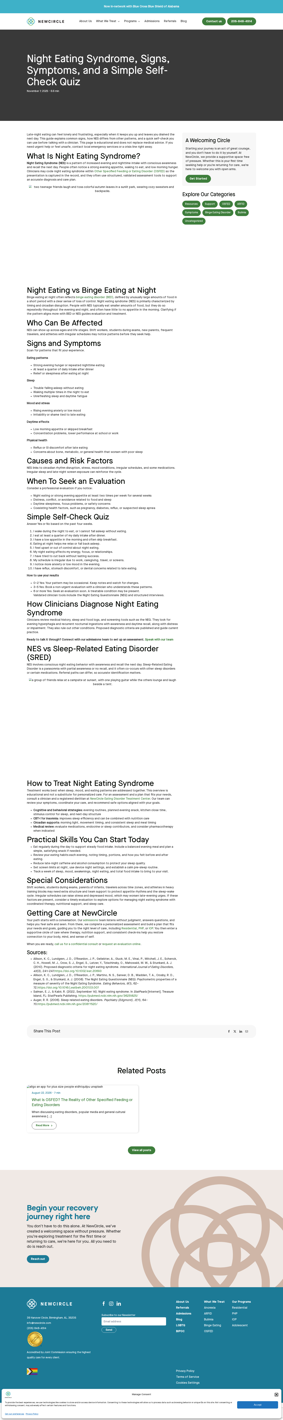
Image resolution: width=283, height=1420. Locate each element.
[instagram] (111, 1303)
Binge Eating (212, 1325)
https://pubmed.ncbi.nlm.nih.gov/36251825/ (108, 995)
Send (109, 1329)
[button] (276, 1394)
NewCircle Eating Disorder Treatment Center (120, 798)
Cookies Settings (187, 1382)
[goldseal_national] (35, 1332)
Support (210, 204)
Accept (257, 1404)
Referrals (182, 1307)
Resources (191, 204)
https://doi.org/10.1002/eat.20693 (78, 971)
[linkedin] (119, 1303)
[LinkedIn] (241, 1031)
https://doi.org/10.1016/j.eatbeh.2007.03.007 (68, 987)
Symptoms (191, 212)
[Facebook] (229, 1031)
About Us (182, 1301)
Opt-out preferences (14, 1414)
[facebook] (104, 1303)
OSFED (226, 204)
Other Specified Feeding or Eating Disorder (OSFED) (129, 171)
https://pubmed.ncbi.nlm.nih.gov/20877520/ (68, 1004)
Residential (129, 928)
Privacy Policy (32, 1414)
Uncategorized (194, 221)
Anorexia (210, 1307)
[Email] (247, 1031)
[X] (235, 1031)
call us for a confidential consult (76, 944)
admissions (90, 920)
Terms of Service (187, 1377)
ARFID (240, 204)
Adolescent (240, 1325)
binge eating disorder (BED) (94, 297)
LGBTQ (180, 1325)
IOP (151, 928)
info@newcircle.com (39, 1323)
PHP (141, 928)
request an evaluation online (121, 944)
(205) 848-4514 (36, 1328)
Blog (179, 1319)
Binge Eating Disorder (218, 212)
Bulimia (242, 212)
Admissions (183, 1313)
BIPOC (180, 1331)
